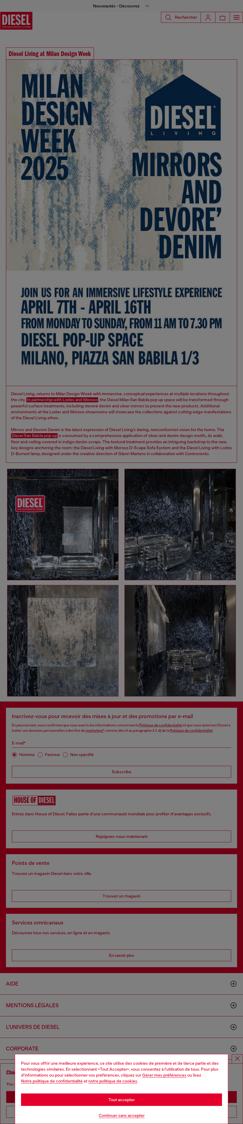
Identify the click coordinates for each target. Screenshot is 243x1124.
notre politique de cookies (112, 1081)
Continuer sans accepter (122, 1115)
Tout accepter (121, 1099)
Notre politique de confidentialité (52, 1081)
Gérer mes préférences (164, 1075)
